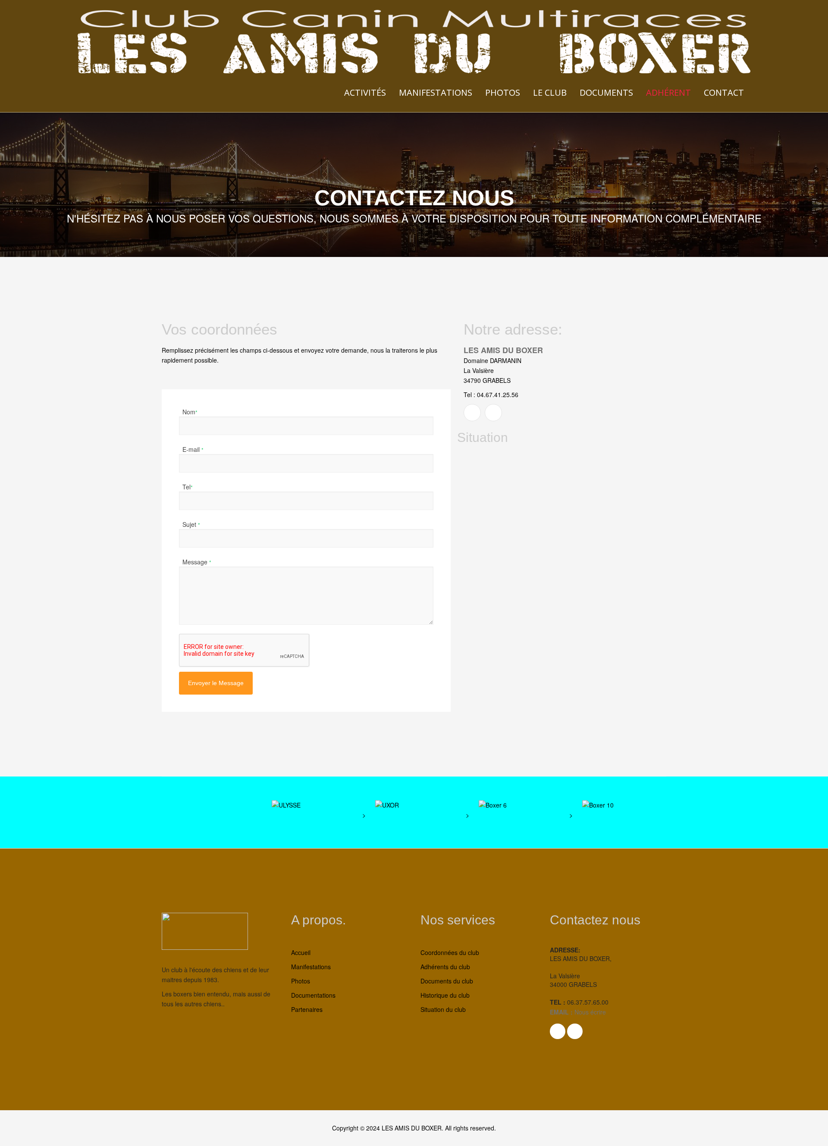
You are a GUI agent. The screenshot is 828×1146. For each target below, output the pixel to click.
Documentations (313, 995)
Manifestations (435, 92)
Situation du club (443, 1009)
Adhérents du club (445, 966)
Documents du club (446, 981)
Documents (606, 92)
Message (196, 561)
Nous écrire (589, 1012)
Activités (365, 92)
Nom (190, 411)
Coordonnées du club (449, 952)
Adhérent (668, 92)
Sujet (191, 524)
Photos (502, 92)
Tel (187, 486)
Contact (724, 92)
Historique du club (445, 995)
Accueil (300, 952)
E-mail (193, 449)
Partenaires (307, 1009)
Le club (550, 92)
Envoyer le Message (216, 682)
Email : (561, 1012)
